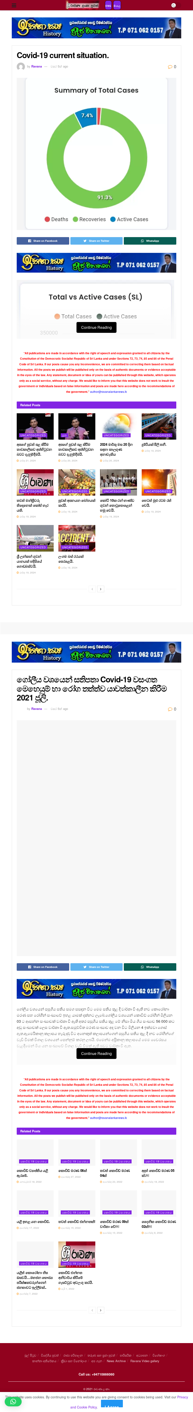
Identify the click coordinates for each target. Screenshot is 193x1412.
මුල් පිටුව (30, 1355)
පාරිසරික (126, 1355)
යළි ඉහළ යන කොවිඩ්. (33, 1221)
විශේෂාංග (159, 1355)
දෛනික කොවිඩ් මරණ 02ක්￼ (159, 1224)
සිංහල (117, 6)
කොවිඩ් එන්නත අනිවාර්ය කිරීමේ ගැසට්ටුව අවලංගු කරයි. (75, 1277)
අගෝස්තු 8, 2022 (153, 1232)
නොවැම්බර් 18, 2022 (30, 1181)
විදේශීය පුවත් (50, 1355)
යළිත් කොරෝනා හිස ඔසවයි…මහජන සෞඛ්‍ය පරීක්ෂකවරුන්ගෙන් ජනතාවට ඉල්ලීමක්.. (34, 1280)
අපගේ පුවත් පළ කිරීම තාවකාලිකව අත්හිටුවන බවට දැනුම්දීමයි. (34, 449)
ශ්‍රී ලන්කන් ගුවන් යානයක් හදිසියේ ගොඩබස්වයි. (29, 561)
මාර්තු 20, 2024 (68, 460)
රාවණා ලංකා (101, 1389)
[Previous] (92, 589)
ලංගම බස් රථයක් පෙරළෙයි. (71, 559)
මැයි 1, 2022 (67, 1288)
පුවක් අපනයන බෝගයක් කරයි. (76, 503)
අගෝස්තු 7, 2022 (28, 1293)
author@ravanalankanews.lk (108, 392)
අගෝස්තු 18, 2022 (154, 1181)
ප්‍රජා (64, 435)
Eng (108, 6)
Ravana (36, 66)
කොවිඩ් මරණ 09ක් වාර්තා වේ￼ (114, 1224)
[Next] (100, 589)
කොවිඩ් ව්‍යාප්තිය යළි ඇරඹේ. (32, 1173)
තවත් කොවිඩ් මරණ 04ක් (115, 1173)
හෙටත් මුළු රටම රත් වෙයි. (156, 503)
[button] (13, 1401)
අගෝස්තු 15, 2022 (70, 1227)
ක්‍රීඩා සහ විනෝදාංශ (74, 1361)
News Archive (116, 1361)
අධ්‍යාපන (142, 1355)
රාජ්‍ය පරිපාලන (73, 1355)
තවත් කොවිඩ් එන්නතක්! (76, 1221)
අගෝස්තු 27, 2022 (70, 1176)
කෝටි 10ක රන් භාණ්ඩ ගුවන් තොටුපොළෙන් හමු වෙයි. (117, 505)
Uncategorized (33, 435)
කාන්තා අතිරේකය (44, 1361)
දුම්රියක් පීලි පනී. (154, 444)
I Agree (112, 1405)
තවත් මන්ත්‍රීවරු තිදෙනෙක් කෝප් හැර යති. (32, 505)
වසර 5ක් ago (59, 66)
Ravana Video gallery (144, 1361)
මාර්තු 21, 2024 (27, 460)
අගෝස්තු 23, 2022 (112, 1181)
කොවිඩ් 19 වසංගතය (33, 1161)
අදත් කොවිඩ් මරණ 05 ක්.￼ (158, 1173)
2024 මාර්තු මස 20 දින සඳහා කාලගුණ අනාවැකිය (116, 449)
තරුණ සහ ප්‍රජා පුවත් (101, 1355)
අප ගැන (96, 1361)
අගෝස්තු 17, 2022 (29, 1227)
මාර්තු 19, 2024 (152, 450)
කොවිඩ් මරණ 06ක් (72, 1170)
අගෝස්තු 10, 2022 (112, 1232)
